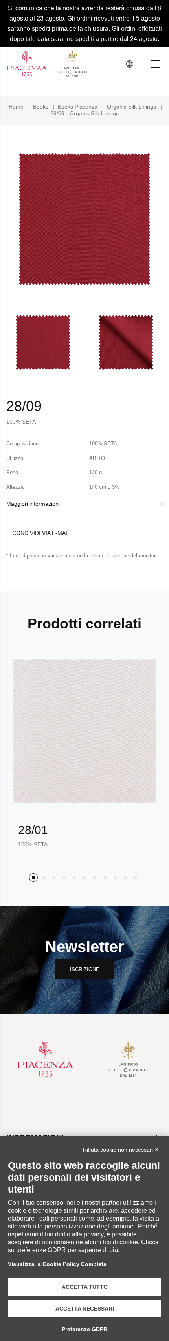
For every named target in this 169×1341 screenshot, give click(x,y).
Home (16, 106)
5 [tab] (74, 877)
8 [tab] (105, 877)
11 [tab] (135, 877)
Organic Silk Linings (131, 106)
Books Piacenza (77, 106)
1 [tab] (33, 877)
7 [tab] (94, 877)
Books (40, 106)
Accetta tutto (85, 1287)
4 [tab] (64, 877)
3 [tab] (53, 877)
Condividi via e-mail (41, 533)
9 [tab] (115, 877)
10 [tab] (125, 877)
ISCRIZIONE (84, 969)
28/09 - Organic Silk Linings (84, 113)
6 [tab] (84, 877)
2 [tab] (43, 877)
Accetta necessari (84, 1308)
